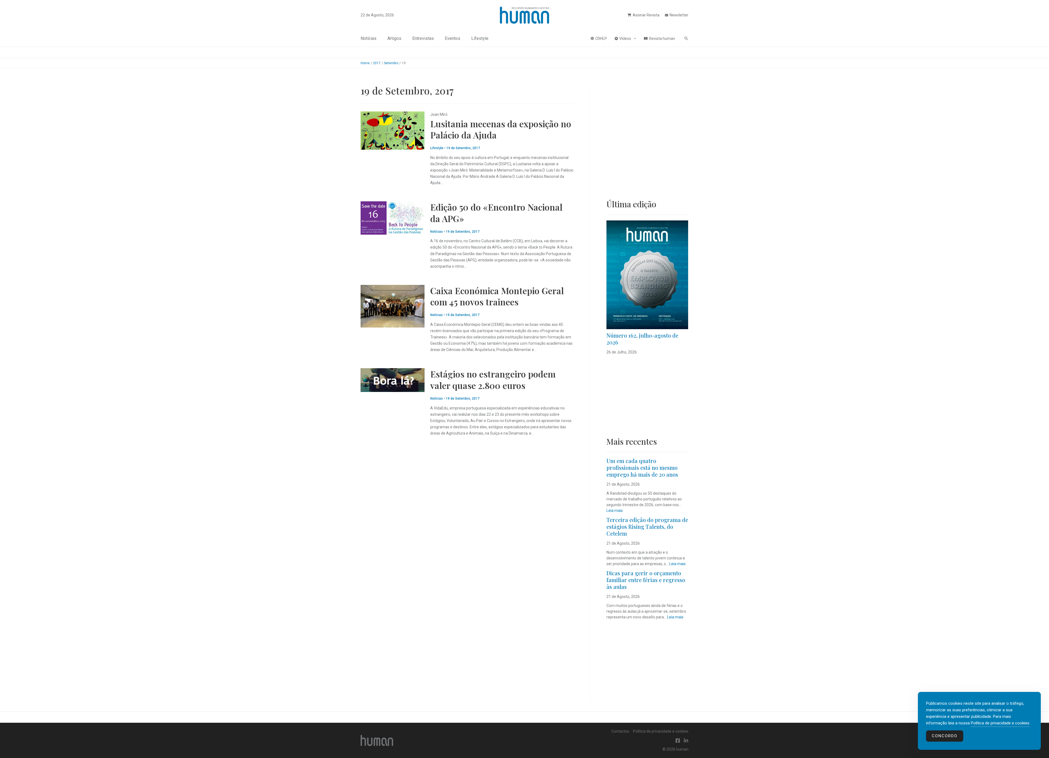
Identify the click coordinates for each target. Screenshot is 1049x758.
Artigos (394, 38)
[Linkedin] (685, 740)
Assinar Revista (646, 15)
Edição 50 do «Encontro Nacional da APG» (496, 212)
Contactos (620, 731)
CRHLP (601, 38)
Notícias (368, 38)
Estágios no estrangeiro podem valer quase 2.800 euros (493, 379)
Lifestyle (479, 38)
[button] (633, 38)
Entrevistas (423, 38)
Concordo (944, 735)
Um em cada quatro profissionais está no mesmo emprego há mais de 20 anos (642, 467)
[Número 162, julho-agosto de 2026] (647, 274)
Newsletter (679, 15)
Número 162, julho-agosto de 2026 (642, 339)
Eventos (452, 38)
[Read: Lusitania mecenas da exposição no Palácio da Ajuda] (393, 130)
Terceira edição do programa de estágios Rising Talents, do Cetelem (647, 526)
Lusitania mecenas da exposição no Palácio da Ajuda (500, 129)
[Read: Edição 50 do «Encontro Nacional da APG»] (393, 218)
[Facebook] (677, 740)
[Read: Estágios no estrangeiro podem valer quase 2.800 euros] (393, 379)
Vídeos (625, 38)
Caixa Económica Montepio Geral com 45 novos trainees (497, 296)
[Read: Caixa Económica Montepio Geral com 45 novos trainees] (393, 305)
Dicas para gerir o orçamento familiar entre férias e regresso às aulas (645, 579)
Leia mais (614, 510)
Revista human (662, 38)
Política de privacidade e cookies (660, 731)
